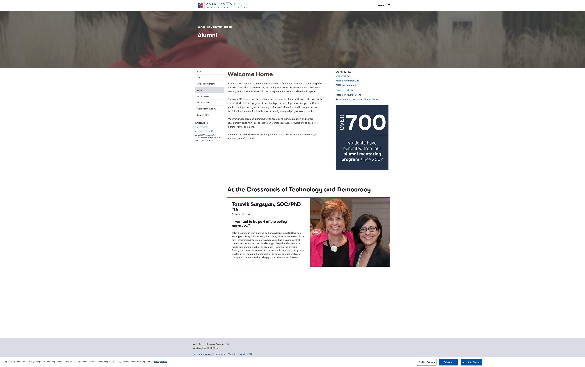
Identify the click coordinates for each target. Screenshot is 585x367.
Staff (199, 77)
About (199, 71)
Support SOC (203, 115)
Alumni (200, 90)
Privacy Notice (160, 361)
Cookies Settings (426, 362)
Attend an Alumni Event (349, 95)
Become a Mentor (345, 90)
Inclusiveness (203, 96)
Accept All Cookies (471, 362)
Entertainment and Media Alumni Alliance (358, 99)
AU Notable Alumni (346, 85)
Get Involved (342, 76)
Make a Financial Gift (347, 80)
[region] (292, 362)
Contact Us (219, 354)
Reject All (448, 362)
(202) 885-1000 (201, 354)
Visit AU (232, 354)
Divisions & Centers (206, 84)
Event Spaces (203, 102)
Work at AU (246, 354)
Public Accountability (206, 109)
